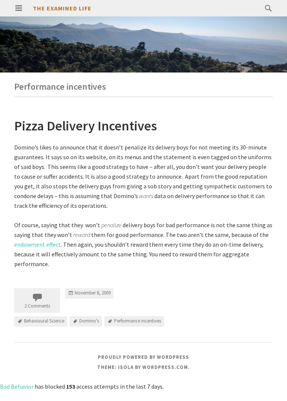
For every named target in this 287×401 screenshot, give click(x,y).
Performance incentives (137, 321)
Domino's (89, 321)
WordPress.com (165, 367)
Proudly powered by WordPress (143, 357)
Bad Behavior (17, 386)
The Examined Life (62, 8)
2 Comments (37, 306)
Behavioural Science (44, 321)
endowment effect (37, 244)
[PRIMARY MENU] (18, 8)
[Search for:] (266, 8)
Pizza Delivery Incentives (85, 125)
